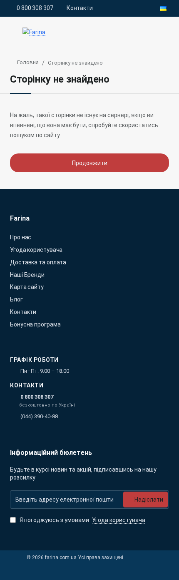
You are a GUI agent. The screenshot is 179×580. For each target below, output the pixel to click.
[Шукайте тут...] (145, 32)
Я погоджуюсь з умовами (81, 520)
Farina (20, 218)
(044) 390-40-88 (39, 416)
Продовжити (89, 163)
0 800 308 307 (36, 397)
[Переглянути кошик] (163, 32)
